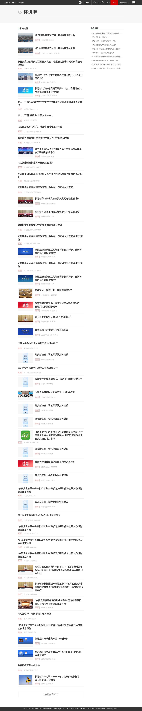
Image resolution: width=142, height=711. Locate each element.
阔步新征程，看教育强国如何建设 (51, 354)
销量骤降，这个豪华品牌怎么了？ (104, 53)
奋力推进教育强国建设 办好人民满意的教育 (39, 515)
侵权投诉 (115, 709)
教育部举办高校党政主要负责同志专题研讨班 (57, 198)
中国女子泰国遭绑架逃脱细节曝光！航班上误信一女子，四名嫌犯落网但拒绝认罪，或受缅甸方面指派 (108, 57)
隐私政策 (82, 709)
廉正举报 (109, 709)
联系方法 (62, 709)
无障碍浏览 (20, 2)
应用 (13, 2)
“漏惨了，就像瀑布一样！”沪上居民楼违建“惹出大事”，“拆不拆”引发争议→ (108, 68)
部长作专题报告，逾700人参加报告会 (53, 317)
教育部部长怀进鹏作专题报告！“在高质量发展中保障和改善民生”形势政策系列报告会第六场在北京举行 (59, 570)
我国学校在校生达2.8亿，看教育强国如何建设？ (58, 379)
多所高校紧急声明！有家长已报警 (104, 45)
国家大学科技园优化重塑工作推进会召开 (38, 343)
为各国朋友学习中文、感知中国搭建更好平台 (40, 126)
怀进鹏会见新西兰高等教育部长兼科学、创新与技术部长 (45, 187)
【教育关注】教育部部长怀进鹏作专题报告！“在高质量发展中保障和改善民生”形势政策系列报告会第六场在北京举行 (59, 435)
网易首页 (7, 2)
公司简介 (56, 709)
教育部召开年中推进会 (29, 665)
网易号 (37, 40)
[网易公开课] (87, 2)
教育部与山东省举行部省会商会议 (51, 330)
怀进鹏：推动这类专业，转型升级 (51, 638)
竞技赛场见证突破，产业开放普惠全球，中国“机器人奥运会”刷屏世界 (108, 33)
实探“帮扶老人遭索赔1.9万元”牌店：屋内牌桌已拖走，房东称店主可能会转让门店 (108, 64)
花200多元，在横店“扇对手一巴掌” (104, 41)
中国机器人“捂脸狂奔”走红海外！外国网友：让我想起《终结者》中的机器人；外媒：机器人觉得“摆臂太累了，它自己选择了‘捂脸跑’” (108, 49)
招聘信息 (69, 709)
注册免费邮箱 (123, 2)
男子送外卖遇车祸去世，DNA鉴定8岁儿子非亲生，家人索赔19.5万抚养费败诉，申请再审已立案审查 (108, 60)
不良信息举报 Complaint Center (95, 709)
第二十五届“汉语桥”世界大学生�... (35, 115)
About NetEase (47, 709)
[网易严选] (95, 2)
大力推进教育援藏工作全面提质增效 (35, 162)
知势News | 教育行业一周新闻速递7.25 (53, 290)
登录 (114, 2)
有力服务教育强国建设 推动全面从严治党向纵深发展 (43, 138)
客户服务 (76, 709)
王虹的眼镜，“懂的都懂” (100, 37)
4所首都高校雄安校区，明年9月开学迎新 (55, 35)
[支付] (102, 2)
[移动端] (81, 2)
